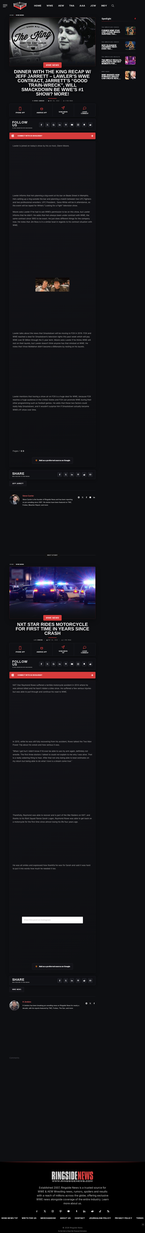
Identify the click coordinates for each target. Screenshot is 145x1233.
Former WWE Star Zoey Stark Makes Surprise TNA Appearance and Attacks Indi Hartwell (111, 32)
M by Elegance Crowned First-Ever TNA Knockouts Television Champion (109, 47)
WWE (50, 5)
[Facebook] (41, 124)
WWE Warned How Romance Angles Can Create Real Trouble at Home (110, 76)
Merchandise (48, 1218)
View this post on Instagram (37, 920)
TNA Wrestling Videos (110, 27)
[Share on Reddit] (84, 474)
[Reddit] (90, 124)
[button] (113, 5)
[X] (47, 124)
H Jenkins (39, 640)
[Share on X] (65, 474)
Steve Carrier (39, 101)
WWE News (20, 15)
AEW (61, 5)
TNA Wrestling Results (111, 56)
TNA (71, 5)
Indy (104, 5)
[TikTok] (100, 1211)
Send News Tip (9, 1218)
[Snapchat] (84, 124)
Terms (140, 1218)
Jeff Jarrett (18, 483)
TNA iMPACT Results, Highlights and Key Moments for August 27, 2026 (112, 62)
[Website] (78, 497)
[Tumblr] (76, 1211)
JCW (93, 5)
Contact (80, 1218)
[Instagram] (78, 124)
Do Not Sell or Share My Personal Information (72, 1231)
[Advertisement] (30, 313)
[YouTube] (72, 124)
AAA (82, 5)
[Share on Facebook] (59, 474)
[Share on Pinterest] (78, 474)
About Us (65, 1218)
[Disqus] (52, 1096)
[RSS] (108, 1211)
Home (37, 5)
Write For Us (29, 1218)
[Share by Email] (90, 474)
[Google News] (53, 124)
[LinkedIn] (59, 124)
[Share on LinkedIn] (72, 474)
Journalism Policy (100, 1218)
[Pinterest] (65, 124)
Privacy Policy (123, 1218)
